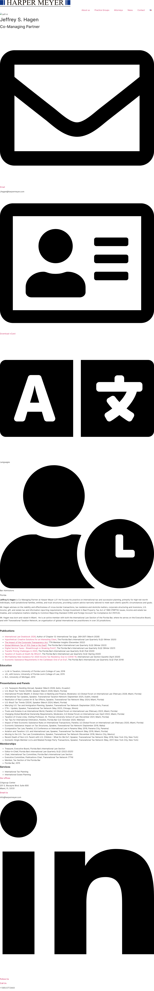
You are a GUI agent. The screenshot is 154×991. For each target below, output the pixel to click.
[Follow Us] (77, 975)
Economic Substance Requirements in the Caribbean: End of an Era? (36, 659)
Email (2, 187)
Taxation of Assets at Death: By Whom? (23, 654)
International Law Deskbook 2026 (20, 636)
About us (86, 10)
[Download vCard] (77, 331)
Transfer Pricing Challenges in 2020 (21, 651)
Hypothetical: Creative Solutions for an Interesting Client (30, 639)
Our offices (5, 778)
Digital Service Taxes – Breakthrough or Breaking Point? (30, 648)
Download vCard (7, 333)
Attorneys (118, 10)
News (130, 10)
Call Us (3, 983)
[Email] (77, 184)
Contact (141, 10)
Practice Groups (102, 10)
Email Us (4, 792)
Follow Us (4, 979)
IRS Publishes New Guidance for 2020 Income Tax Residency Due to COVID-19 (41, 657)
